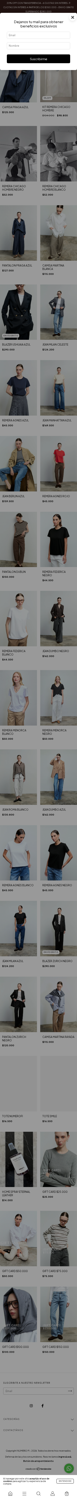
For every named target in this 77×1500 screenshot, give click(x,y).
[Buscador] (38, 1493)
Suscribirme (38, 59)
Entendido (65, 1481)
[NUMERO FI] (10, 1493)
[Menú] (24, 1493)
